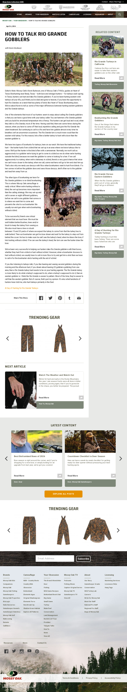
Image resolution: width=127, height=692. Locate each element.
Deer (16, 482)
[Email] (78, 298)
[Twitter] (50, 298)
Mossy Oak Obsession (109, 84)
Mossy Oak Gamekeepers (82, 482)
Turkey (97, 84)
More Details (27, 342)
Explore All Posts (63, 494)
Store (25, 643)
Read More (44, 397)
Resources (8, 643)
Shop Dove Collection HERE (13, 2)
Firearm (102, 199)
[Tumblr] (69, 298)
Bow (119, 140)
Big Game (98, 140)
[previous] (9, 338)
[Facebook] (41, 298)
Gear (20, 482)
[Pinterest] (60, 298)
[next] (78, 338)
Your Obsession (20, 21)
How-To (42, 404)
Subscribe (83, 558)
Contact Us (42, 643)
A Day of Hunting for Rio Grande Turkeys (21, 288)
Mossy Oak (7, 21)
